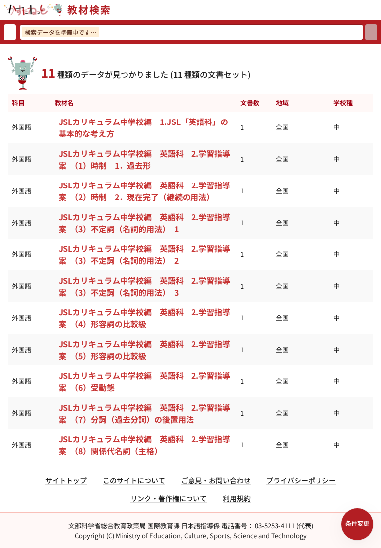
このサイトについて (134, 480)
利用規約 (237, 498)
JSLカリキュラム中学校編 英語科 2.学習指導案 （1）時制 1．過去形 (144, 159)
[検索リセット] (10, 32)
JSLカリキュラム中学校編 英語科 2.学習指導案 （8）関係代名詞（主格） (144, 445)
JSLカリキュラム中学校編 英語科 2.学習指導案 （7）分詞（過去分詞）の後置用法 (144, 413)
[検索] (371, 32)
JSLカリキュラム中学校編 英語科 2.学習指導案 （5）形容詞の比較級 (144, 350)
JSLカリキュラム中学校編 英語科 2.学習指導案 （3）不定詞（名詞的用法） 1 (144, 223)
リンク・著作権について (168, 498)
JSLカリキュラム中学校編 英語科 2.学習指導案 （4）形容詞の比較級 (144, 318)
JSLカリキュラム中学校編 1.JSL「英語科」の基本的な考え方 (143, 127)
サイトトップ (66, 480)
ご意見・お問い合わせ (216, 480)
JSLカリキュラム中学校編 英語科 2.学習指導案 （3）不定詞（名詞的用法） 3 (144, 286)
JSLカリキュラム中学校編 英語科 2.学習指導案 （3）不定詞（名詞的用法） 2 (144, 254)
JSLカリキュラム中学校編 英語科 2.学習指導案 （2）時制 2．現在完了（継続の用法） (144, 191)
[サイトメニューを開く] (377, 10)
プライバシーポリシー (301, 480)
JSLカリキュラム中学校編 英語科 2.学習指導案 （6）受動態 (144, 381)
